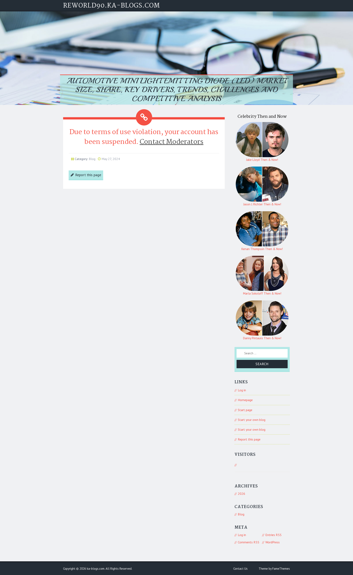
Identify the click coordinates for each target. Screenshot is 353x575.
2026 (241, 494)
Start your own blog (251, 420)
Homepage (245, 400)
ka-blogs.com (95, 569)
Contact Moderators (171, 142)
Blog (92, 159)
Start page (245, 410)
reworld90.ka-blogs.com (111, 6)
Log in (242, 390)
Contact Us (240, 569)
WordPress (272, 542)
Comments (248, 542)
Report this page (88, 174)
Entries (273, 535)
